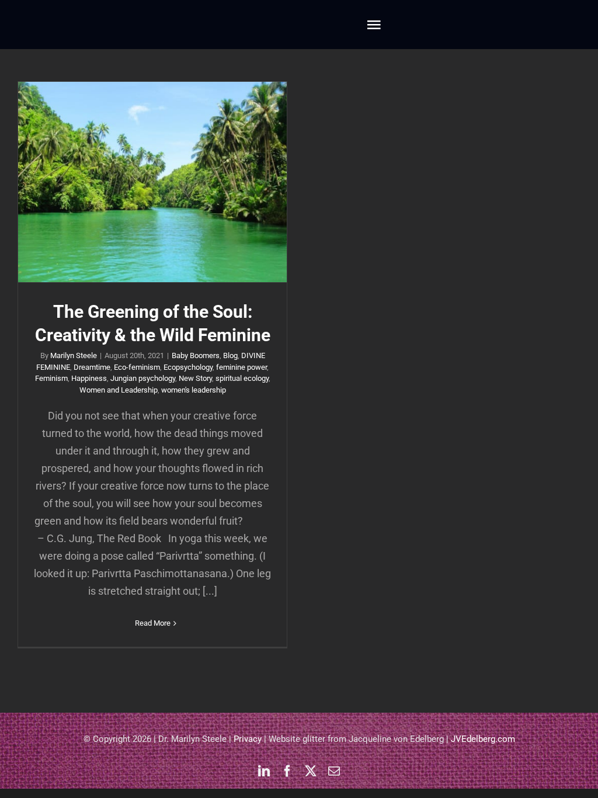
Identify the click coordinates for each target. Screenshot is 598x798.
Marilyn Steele (73, 355)
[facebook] (287, 771)
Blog (230, 355)
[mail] (334, 771)
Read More (153, 623)
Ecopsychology (188, 367)
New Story (195, 378)
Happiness (89, 378)
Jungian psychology (142, 378)
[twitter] (311, 771)
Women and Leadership (118, 390)
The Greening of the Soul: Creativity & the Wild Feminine (152, 182)
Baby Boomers (196, 355)
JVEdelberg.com (483, 739)
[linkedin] (264, 771)
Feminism (51, 378)
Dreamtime (92, 367)
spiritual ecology (242, 378)
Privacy (248, 739)
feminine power (241, 367)
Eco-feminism (137, 367)
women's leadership (193, 390)
